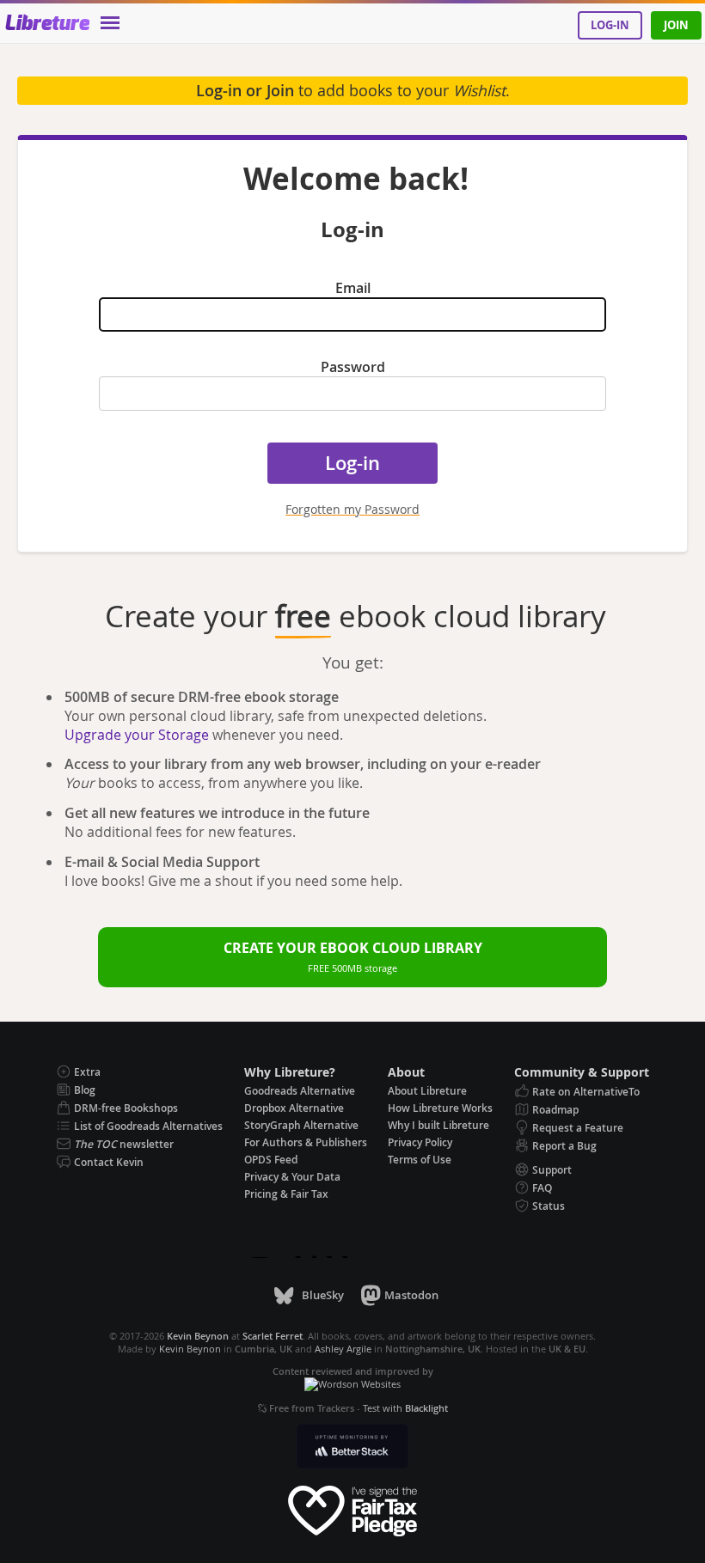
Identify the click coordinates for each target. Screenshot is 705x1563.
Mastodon (411, 1295)
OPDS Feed (270, 1159)
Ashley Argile (343, 1348)
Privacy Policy (420, 1142)
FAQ (542, 1188)
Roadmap (555, 1109)
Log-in (610, 25)
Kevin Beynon (190, 1348)
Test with (405, 1407)
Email (353, 287)
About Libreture (427, 1091)
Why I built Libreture (438, 1125)
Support (552, 1170)
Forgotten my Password (352, 509)
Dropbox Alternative (294, 1108)
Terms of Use (419, 1159)
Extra (87, 1072)
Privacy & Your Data (292, 1176)
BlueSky (322, 1295)
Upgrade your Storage (136, 734)
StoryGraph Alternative (301, 1125)
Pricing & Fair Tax (286, 1194)
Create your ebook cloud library (353, 956)
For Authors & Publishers (305, 1142)
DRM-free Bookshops (126, 1108)
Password (353, 366)
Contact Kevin (109, 1162)
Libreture (46, 24)
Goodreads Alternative (299, 1091)
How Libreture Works (440, 1108)
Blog (84, 1090)
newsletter (124, 1144)
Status (548, 1206)
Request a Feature (577, 1127)
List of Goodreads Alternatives (148, 1126)
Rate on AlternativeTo (586, 1091)
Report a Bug (564, 1146)
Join (676, 25)
